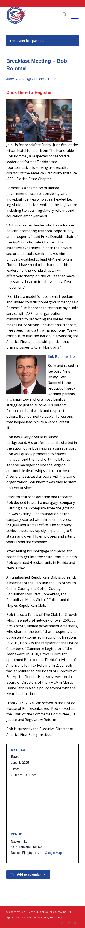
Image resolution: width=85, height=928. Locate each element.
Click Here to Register (29, 92)
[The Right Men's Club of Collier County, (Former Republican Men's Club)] (35, 15)
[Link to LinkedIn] (75, 922)
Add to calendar (29, 874)
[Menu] (73, 15)
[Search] (62, 15)
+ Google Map (52, 852)
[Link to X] (62, 922)
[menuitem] (62, 15)
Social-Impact (58, 917)
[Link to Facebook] (69, 922)
